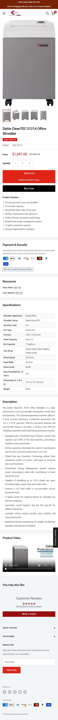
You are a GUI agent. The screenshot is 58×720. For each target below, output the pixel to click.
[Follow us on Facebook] (4, 692)
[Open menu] (4, 13)
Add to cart (29, 173)
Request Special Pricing (29, 180)
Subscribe (11, 670)
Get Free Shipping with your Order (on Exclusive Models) (29, 6)
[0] (53, 13)
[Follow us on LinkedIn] (25, 692)
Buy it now (29, 188)
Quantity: (7, 163)
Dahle (6, 145)
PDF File (17, 287)
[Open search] (47, 13)
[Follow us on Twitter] (10, 692)
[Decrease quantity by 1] (15, 163)
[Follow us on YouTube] (20, 692)
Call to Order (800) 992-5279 (29, 2)
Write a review (29, 614)
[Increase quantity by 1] (29, 163)
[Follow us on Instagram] (15, 692)
